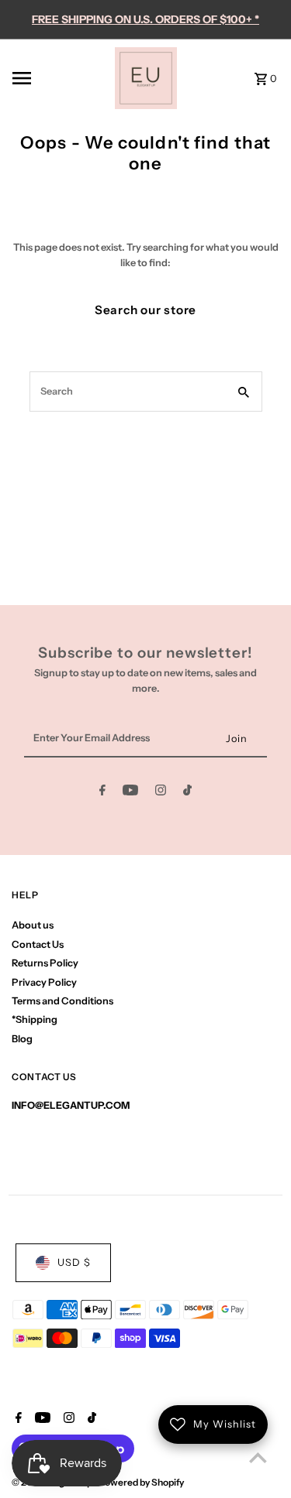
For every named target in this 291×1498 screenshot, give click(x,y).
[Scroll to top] (258, 1457)
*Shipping (34, 1019)
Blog (22, 1039)
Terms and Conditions (62, 1001)
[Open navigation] (59, 78)
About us (33, 925)
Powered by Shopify (141, 1482)
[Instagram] (160, 793)
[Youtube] (130, 793)
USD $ (74, 1262)
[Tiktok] (187, 793)
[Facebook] (102, 793)
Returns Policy (45, 963)
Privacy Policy (44, 982)
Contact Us (38, 944)
